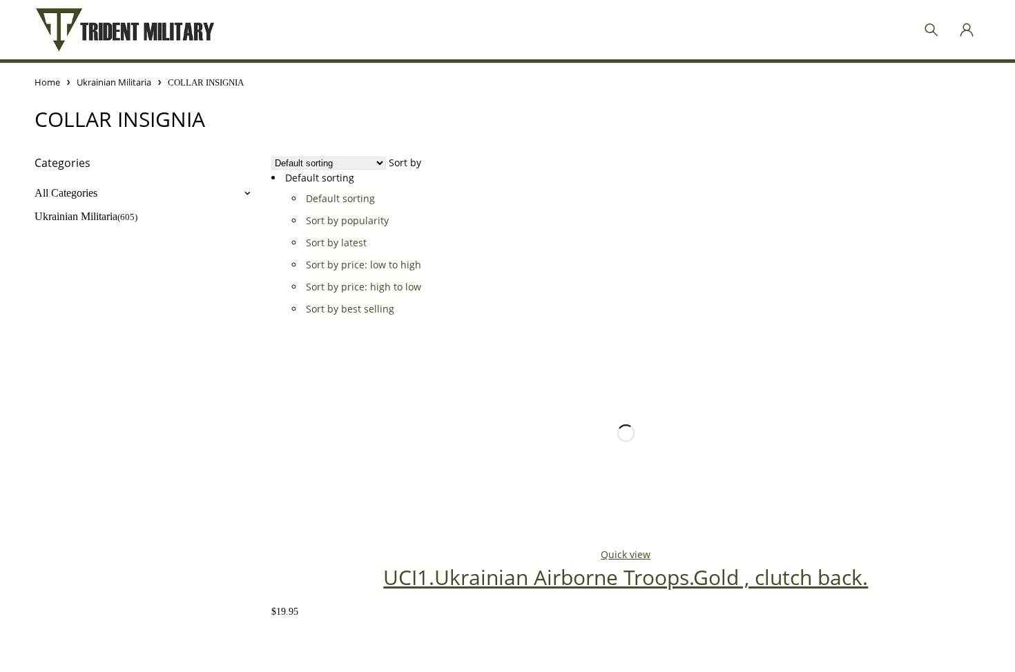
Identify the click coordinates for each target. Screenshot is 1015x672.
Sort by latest (336, 242)
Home (47, 82)
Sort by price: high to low (363, 286)
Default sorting (340, 198)
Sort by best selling (350, 308)
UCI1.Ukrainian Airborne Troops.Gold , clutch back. (625, 577)
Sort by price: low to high (363, 264)
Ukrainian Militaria (114, 82)
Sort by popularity (347, 220)
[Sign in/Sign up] (966, 29)
